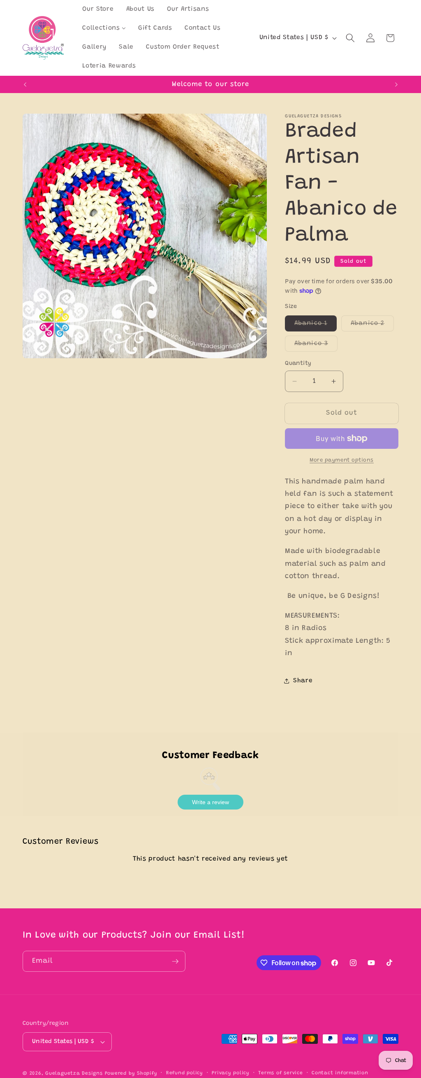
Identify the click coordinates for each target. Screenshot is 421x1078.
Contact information (340, 1073)
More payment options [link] (342, 460)
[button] (350, 38)
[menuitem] (98, 9)
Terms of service (280, 1073)
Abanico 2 (372, 325)
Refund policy (184, 1073)
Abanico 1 (315, 325)
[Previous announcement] (25, 84)
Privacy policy (231, 1073)
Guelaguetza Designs (74, 1073)
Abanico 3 (316, 346)
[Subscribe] (175, 961)
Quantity (298, 363)
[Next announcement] (396, 84)
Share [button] (302, 681)
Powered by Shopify (131, 1073)
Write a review (210, 802)
